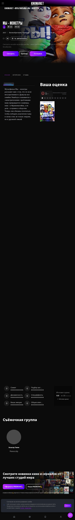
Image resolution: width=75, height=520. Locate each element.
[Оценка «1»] (42, 98)
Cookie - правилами (25, 508)
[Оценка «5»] (53, 98)
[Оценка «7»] (58, 98)
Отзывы (26, 75)
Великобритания (15, 33)
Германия (25, 33)
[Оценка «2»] (45, 98)
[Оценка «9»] (63, 98)
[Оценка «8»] (60, 98)
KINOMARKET (37, 3)
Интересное (17, 75)
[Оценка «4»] (50, 98)
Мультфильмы (20, 8)
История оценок (63, 399)
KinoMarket (9, 8)
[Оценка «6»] (55, 98)
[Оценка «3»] (47, 98)
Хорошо (68, 505)
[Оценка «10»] (65, 98)
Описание (8, 84)
